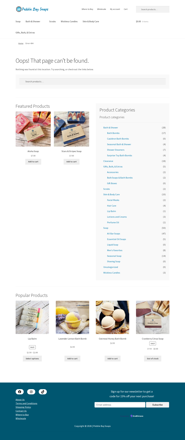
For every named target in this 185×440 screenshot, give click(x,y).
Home (20, 43)
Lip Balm (111, 211)
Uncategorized (110, 267)
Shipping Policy (23, 407)
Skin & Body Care (91, 21)
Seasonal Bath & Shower (119, 144)
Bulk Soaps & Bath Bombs (120, 177)
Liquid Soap (112, 244)
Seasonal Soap (114, 255)
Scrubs (52, 21)
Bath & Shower (33, 21)
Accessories (113, 172)
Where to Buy (87, 9)
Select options (32, 358)
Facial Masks (113, 200)
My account (115, 9)
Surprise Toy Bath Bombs (119, 155)
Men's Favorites (114, 250)
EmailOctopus (138, 416)
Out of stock (152, 358)
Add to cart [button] (33, 161)
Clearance (108, 161)
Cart (125, 9)
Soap (18, 21)
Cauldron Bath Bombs (118, 138)
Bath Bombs (113, 133)
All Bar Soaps (113, 233)
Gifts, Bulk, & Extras (25, 32)
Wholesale (101, 9)
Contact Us (21, 410)
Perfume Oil (113, 222)
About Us (20, 399)
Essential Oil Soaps (116, 239)
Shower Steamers (115, 149)
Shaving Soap (113, 261)
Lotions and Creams (117, 216)
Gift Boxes (112, 183)
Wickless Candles (69, 21)
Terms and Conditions (26, 403)
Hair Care (111, 205)
